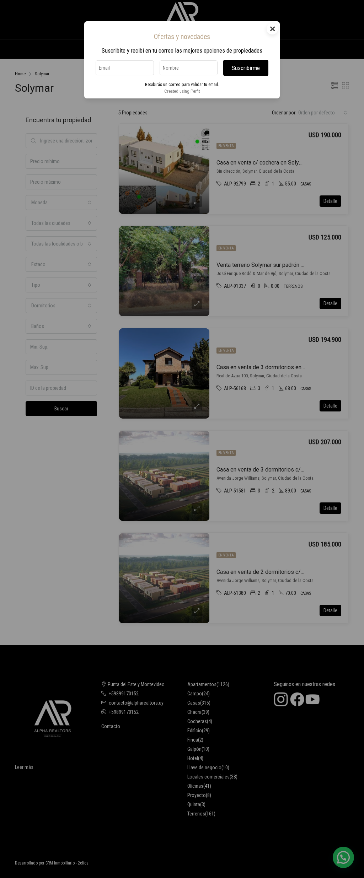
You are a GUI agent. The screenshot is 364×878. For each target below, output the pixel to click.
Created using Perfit (182, 91)
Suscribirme (246, 67)
